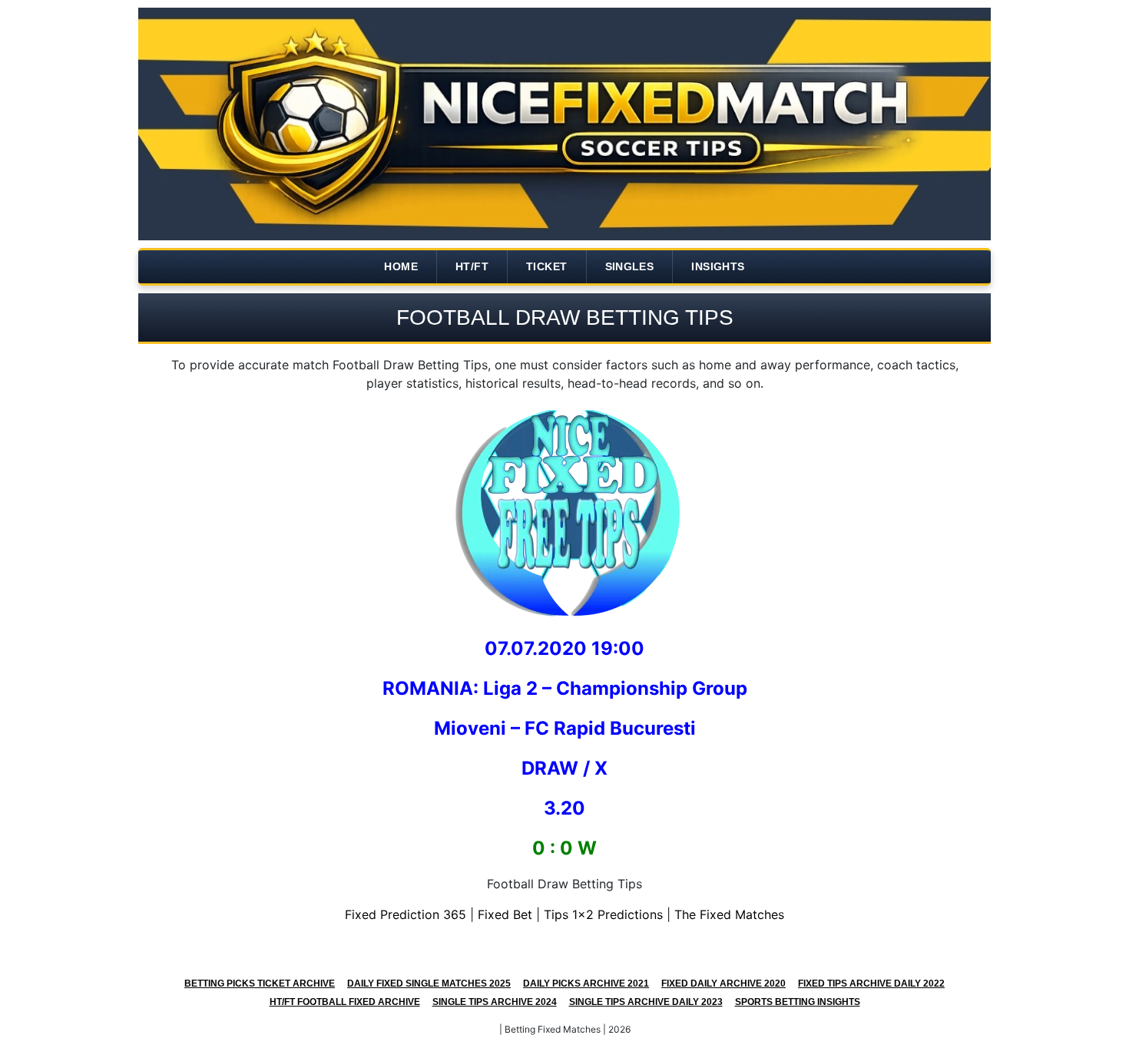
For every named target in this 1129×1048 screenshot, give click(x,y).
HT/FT (471, 266)
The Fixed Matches (729, 914)
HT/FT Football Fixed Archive (345, 1002)
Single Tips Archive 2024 (494, 1002)
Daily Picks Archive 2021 (586, 983)
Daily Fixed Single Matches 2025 (429, 983)
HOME (401, 266)
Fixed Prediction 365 (405, 914)
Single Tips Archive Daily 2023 (646, 1002)
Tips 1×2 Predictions (603, 914)
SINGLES (629, 266)
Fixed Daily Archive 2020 (723, 983)
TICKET (546, 266)
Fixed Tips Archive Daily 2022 (871, 983)
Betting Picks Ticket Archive (259, 983)
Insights (717, 266)
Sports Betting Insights (797, 1002)
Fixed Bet (505, 914)
